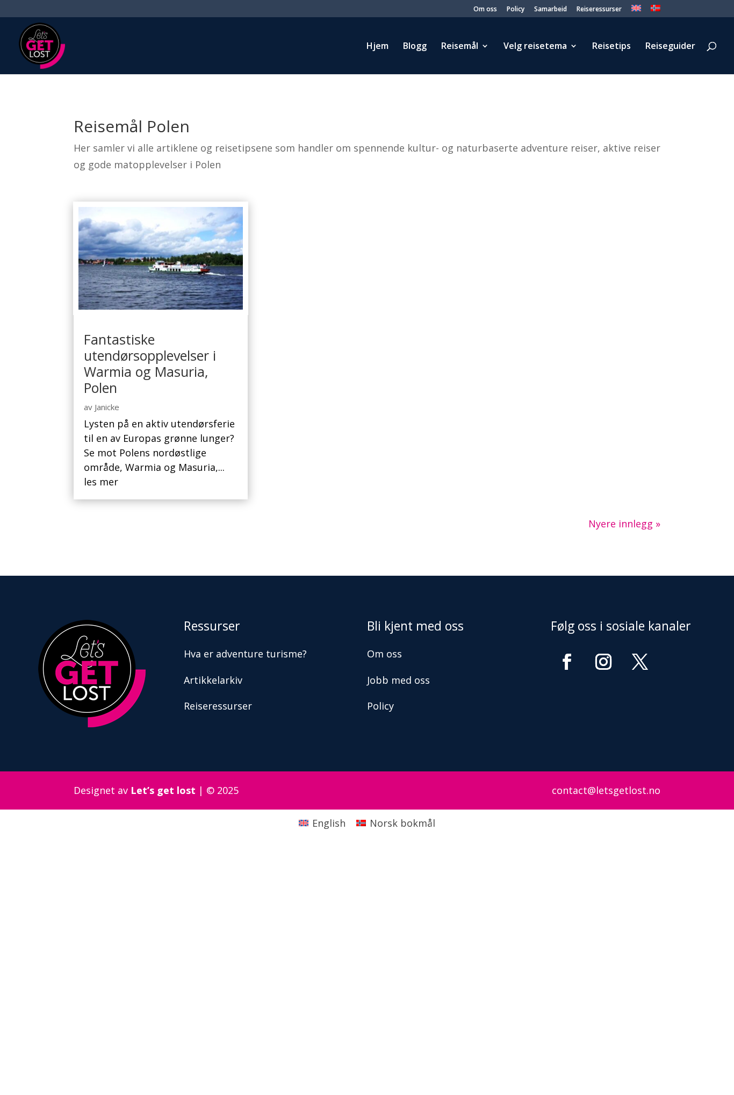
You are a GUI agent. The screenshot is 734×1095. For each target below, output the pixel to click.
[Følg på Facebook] (567, 662)
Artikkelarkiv (213, 680)
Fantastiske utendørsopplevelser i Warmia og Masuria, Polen (150, 363)
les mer (101, 481)
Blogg (415, 47)
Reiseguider (670, 47)
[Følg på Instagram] (603, 662)
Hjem (377, 47)
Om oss (485, 9)
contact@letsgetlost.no (606, 790)
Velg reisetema (535, 47)
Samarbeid (550, 9)
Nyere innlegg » (624, 523)
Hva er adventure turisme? (245, 653)
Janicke (107, 407)
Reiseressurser (599, 9)
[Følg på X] (640, 662)
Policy (515, 9)
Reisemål (459, 47)
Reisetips (611, 47)
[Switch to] (636, 11)
